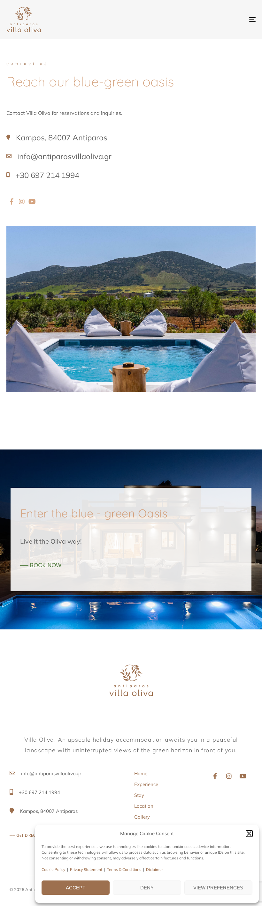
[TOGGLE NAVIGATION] (214, 19)
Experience (146, 784)
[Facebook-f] (215, 776)
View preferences (218, 887)
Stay (139, 795)
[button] (249, 833)
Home (140, 773)
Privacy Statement (86, 869)
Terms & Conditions (124, 869)
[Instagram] (229, 776)
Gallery (142, 817)
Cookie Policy (53, 869)
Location (143, 806)
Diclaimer (154, 869)
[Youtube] (32, 202)
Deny (147, 887)
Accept (76, 887)
